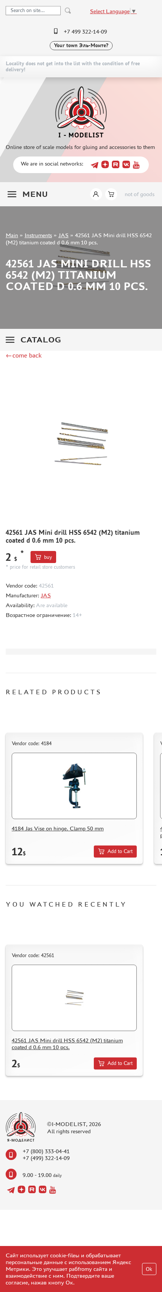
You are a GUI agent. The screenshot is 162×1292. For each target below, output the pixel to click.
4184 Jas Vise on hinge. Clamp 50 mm (58, 828)
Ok (149, 1269)
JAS (63, 235)
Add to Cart (120, 851)
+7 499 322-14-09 (85, 31)
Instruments (38, 235)
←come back (24, 355)
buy (48, 557)
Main (12, 235)
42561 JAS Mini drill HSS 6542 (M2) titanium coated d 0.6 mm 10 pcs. (67, 1043)
